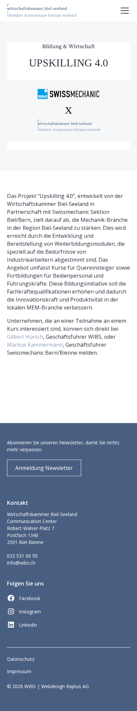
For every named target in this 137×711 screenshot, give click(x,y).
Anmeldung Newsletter (44, 468)
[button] (123, 11)
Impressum (19, 671)
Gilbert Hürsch (25, 336)
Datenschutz (20, 659)
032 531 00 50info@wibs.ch (22, 559)
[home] (41, 10)
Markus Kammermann (35, 344)
